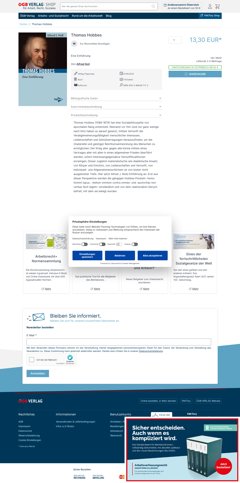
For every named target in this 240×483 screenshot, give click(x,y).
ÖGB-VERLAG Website (208, 400)
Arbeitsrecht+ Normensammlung (46, 258)
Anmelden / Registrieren (123, 421)
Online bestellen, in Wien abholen (158, 400)
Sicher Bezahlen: (82, 469)
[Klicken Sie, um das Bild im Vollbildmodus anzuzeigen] (42, 69)
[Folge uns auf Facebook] (161, 416)
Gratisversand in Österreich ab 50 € (195, 67)
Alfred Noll (83, 64)
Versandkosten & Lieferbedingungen (75, 421)
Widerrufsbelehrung (29, 435)
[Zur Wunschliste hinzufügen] (74, 43)
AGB (20, 421)
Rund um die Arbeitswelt (87, 15)
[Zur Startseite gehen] (37, 4)
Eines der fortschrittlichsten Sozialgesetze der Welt (194, 258)
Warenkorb (116, 435)
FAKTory (186, 400)
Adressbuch (116, 430)
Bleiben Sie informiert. (75, 316)
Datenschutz (25, 430)
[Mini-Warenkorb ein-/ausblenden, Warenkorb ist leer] (217, 6)
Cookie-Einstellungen (29, 440)
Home (23, 24)
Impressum (24, 426)
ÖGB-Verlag (27, 15)
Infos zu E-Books (65, 426)
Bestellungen (117, 426)
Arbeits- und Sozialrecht (53, 15)
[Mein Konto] (210, 6)
